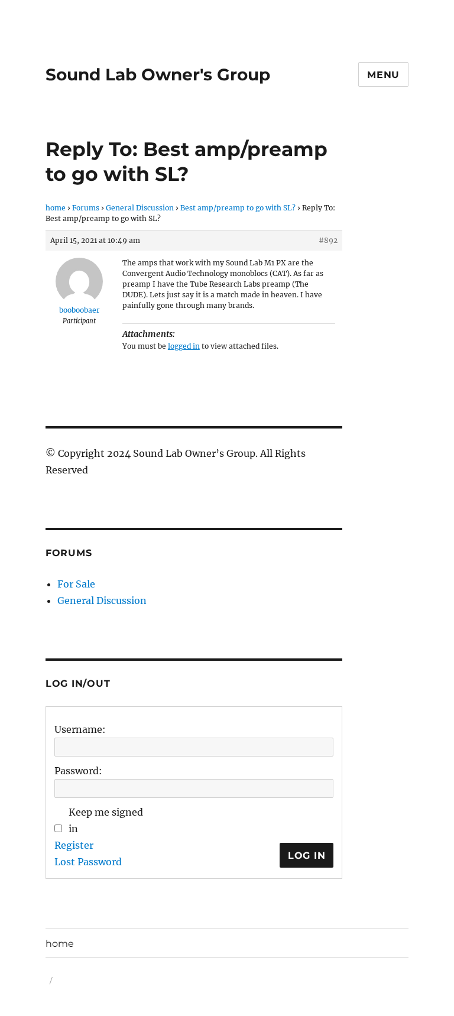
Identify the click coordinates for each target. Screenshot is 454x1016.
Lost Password (88, 862)
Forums (85, 207)
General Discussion (140, 207)
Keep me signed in (106, 820)
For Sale (76, 584)
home (56, 207)
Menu (383, 74)
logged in (184, 346)
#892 (328, 240)
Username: (80, 729)
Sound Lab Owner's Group (158, 74)
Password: (78, 771)
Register (73, 845)
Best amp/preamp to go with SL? (238, 207)
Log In (307, 855)
